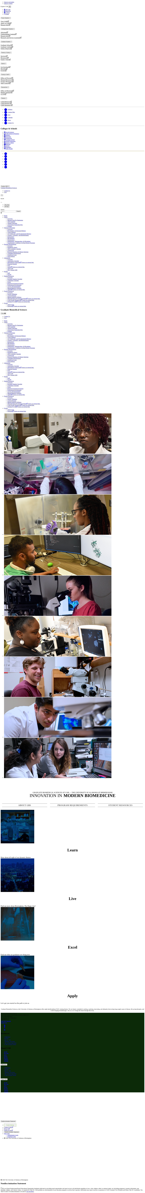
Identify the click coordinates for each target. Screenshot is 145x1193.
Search (2, 209)
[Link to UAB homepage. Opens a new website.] (15, 1096)
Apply (5, 1051)
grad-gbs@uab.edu (6, 1021)
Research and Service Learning (10, 38)
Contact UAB (8, 1127)
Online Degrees (5, 49)
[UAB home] (72, 184)
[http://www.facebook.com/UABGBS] (4, 1025)
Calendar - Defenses (9, 1041)
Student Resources (9, 276)
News (5, 1056)
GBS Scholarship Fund (10, 1043)
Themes (6, 1038)
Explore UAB (4, 186)
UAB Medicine (5, 102)
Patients (3, 98)
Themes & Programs (9, 227)
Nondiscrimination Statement (8, 1121)
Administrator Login (12, 1135)
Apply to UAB (5, 23)
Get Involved (5, 67)
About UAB (4, 1079)
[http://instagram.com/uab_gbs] (4, 1027)
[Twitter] (5, 156)
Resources (4, 58)
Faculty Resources (6, 81)
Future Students (5, 18)
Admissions (7, 258)
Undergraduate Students (7, 29)
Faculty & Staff (5, 74)
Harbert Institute (6, 92)
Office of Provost (6, 78)
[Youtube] (5, 161)
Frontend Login (11, 1136)
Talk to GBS (7, 1040)
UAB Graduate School (10, 1044)
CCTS (3, 94)
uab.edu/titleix (30, 1191)
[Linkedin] (5, 167)
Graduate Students (6, 41)
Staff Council (5, 83)
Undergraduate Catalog (8, 34)
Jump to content (8, 3)
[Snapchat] (5, 164)
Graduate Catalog (6, 47)
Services (3, 56)
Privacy (7, 1129)
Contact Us (7, 190)
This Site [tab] (7, 205)
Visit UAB (4, 21)
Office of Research (6, 91)
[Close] (9, 7)
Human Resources (6, 80)
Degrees (6, 1053)
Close (2, 313)
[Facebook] (5, 153)
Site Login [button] (7, 1133)
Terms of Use (8, 1130)
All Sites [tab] (7, 206)
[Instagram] (5, 159)
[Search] (2, 195)
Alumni (3, 63)
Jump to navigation (9, 2)
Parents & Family (5, 52)
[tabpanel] (72, 210)
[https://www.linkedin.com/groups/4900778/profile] (4, 1030)
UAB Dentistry (5, 103)
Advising (3, 32)
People (6, 271)
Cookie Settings (10, 1125)
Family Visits (5, 59)
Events (3, 70)
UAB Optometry (6, 105)
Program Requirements (10, 244)
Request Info (4, 25)
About (5, 217)
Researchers (4, 87)
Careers (6, 1059)
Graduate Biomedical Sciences (9, 188)
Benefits (3, 69)
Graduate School (6, 45)
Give (5, 192)
